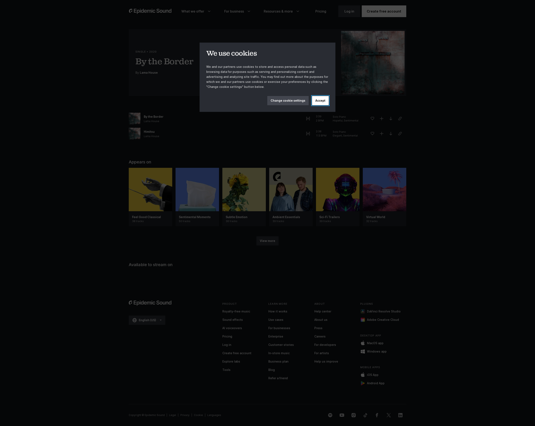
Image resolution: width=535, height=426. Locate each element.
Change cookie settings (288, 100)
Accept (320, 100)
